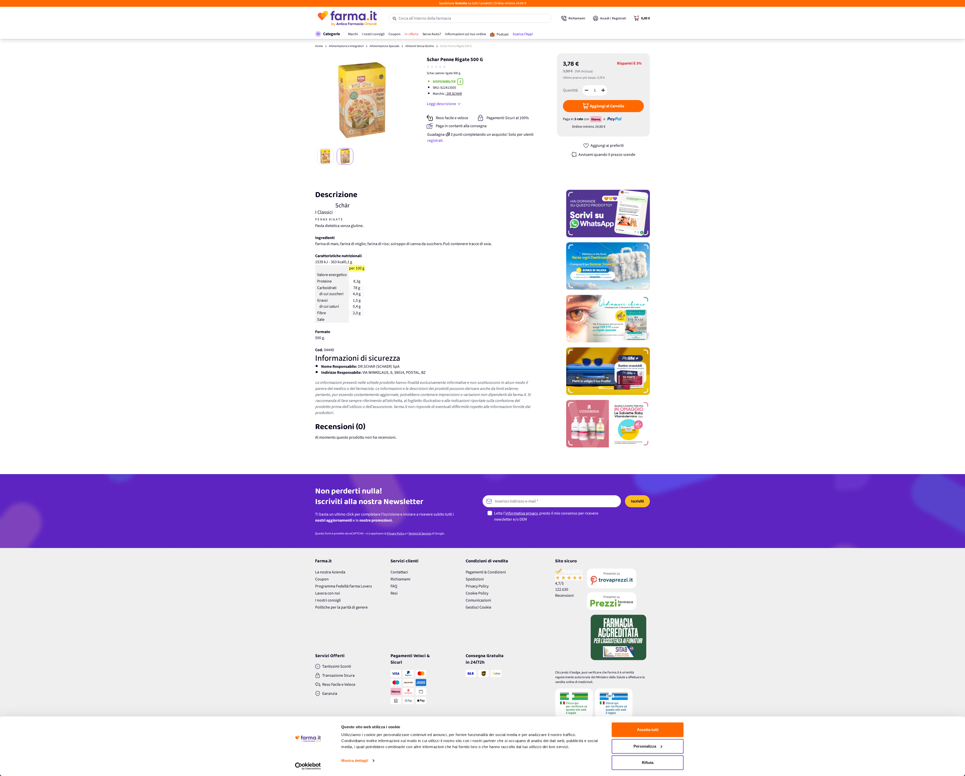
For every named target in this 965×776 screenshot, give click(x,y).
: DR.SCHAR (453, 93)
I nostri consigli (328, 600)
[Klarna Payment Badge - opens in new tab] (596, 119)
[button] (327, 34)
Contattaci (399, 572)
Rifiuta (647, 762)
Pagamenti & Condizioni (486, 572)
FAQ (394, 586)
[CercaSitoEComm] (574, 703)
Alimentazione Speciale (384, 46)
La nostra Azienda (330, 572)
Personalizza (645, 746)
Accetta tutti (647, 729)
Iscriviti (637, 501)
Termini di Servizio (419, 533)
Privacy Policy (396, 533)
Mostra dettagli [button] (354, 760)
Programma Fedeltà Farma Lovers (343, 586)
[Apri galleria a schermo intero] (362, 100)
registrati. (435, 140)
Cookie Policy (477, 593)
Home (319, 46)
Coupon (322, 579)
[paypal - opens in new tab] (614, 119)
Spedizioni (475, 579)
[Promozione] (608, 213)
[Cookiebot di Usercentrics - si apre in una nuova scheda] (308, 766)
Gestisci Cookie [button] (478, 607)
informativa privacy (521, 513)
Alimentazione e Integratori (346, 46)
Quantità (570, 90)
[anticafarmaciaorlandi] (618, 578)
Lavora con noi (327, 593)
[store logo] (347, 18)
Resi (394, 593)
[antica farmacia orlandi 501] (618, 601)
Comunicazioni (478, 600)
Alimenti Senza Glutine (419, 46)
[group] (437, 67)
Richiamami (400, 579)
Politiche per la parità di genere (341, 607)
